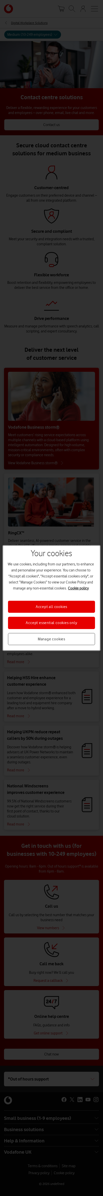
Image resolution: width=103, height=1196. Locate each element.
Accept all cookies (51, 607)
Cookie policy (78, 588)
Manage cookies (51, 639)
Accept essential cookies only (51, 623)
